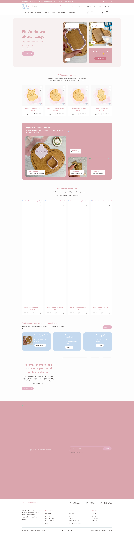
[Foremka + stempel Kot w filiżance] (32, 95)
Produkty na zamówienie (75, 523)
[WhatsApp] (111, 1)
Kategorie (79, 6)
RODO (46, 523)
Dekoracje (94, 522)
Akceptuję (77, 452)
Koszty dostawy (49, 516)
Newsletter (71, 518)
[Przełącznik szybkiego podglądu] (41, 90)
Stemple (30, 12)
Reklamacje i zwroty (50, 522)
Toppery (53, 12)
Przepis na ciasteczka (74, 520)
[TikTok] (68, 530)
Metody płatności (49, 518)
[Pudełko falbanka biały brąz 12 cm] (78, 252)
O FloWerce (88, 6)
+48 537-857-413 (108, 12)
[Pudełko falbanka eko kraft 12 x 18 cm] (55, 252)
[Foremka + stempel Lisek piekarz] (101, 95)
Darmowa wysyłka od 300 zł (29, 1)
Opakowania (38, 12)
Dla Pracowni (61, 12)
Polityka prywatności (95, 530)
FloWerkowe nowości (74, 522)
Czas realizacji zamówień (51, 520)
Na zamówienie (71, 12)
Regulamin (104, 530)
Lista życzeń (72, 515)
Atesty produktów (49, 515)
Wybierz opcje (37, 113)
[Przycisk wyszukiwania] (59, 6)
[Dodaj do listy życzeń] (41, 87)
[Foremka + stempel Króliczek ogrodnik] (55, 95)
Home (72, 6)
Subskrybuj (107, 448)
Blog (95, 6)
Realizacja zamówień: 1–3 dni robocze (47, 1)
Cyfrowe (94, 513)
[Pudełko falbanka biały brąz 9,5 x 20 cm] (101, 252)
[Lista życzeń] (108, 6)
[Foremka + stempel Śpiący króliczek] (78, 95)
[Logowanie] (105, 6)
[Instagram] (103, 1)
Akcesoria (46, 12)
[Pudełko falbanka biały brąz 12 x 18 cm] (32, 252)
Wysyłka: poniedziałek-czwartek (67, 1)
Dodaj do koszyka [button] (37, 313)
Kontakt (100, 6)
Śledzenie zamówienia (74, 516)
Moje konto (71, 513)
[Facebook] (106, 1)
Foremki (24, 12)
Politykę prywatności (79, 452)
